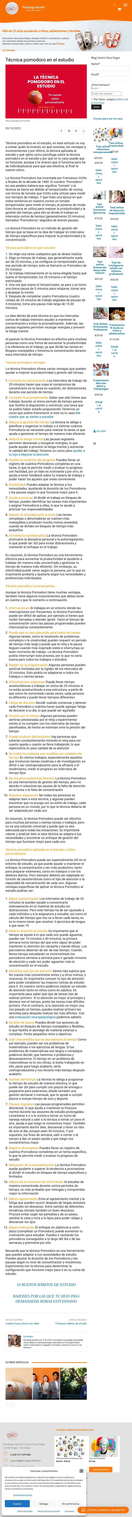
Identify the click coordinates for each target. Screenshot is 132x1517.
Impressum (69, 1511)
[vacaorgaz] (14, 1342)
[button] (81, 1471)
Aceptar (17, 1503)
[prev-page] (7, 1405)
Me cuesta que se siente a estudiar (44, 415)
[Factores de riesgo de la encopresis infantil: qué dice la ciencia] (18, 1384)
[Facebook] (61, 131)
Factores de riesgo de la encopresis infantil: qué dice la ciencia (19, 1395)
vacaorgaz (28, 1336)
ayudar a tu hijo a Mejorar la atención (47, 452)
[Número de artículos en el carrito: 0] (94, 443)
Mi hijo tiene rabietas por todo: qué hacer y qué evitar (73, 1396)
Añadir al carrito (114, 351)
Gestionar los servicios (22, 1495)
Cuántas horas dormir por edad (22, 1323)
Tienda (60, 43)
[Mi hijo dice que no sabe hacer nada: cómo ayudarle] (46, 1384)
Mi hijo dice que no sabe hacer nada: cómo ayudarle (46, 1396)
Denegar (44, 1503)
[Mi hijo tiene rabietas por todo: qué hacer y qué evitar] (73, 1384)
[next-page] (13, 1405)
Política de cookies (25, 1511)
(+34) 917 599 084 (20, 1454)
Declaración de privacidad (49, 1511)
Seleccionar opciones (98, 176)
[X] (69, 131)
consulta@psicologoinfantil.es (25, 1460)
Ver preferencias (70, 1503)
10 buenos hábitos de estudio (46, 1285)
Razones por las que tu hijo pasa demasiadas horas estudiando (46, 1298)
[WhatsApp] (83, 131)
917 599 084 (8, 50)
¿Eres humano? (100, 86)
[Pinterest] (76, 131)
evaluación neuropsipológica (35, 1017)
